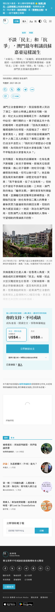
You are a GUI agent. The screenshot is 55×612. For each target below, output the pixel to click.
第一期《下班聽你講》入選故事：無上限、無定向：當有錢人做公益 (20, 484)
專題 (31, 32)
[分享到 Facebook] (18, 89)
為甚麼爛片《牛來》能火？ (20, 463)
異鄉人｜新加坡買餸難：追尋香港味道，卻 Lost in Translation (20, 503)
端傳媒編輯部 (25, 384)
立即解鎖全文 (27, 348)
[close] (51, 8)
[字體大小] (31, 21)
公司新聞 (28, 579)
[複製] (5, 89)
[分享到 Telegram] (25, 89)
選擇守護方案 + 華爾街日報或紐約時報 (22, 357)
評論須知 (10, 420)
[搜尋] (45, 21)
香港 (24, 32)
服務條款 (44, 597)
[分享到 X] (12, 89)
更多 (12, 437)
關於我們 (6, 575)
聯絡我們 (17, 575)
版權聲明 (17, 579)
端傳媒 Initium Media (19, 597)
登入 (20, 364)
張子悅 (5, 509)
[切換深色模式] (40, 21)
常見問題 (6, 579)
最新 (6, 437)
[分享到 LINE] (32, 89)
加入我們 (28, 575)
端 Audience (8, 490)
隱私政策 (34, 597)
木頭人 (5, 467)
